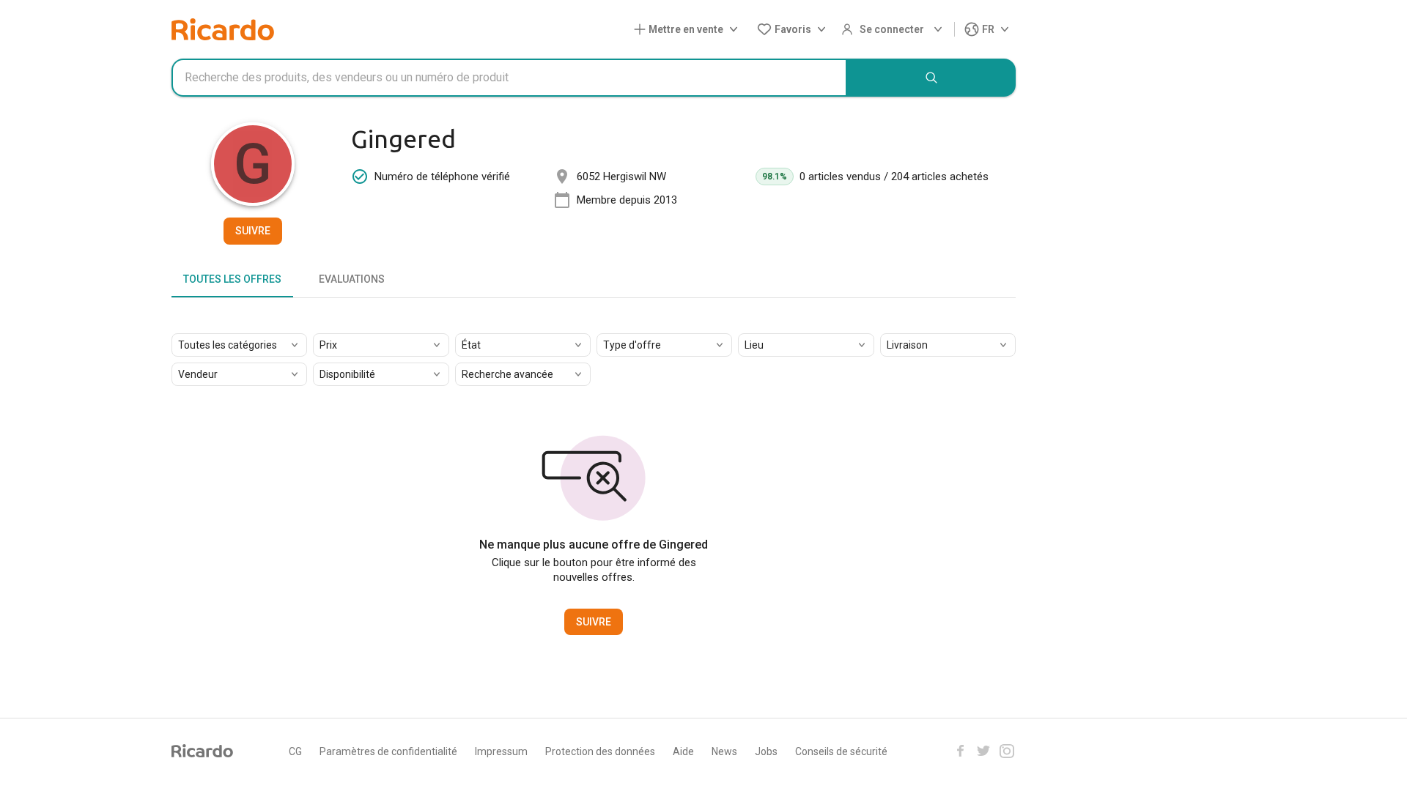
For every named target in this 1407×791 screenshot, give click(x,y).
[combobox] (509, 78)
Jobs (766, 751)
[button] (688, 30)
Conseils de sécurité (841, 751)
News (724, 751)
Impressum (501, 751)
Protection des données (600, 751)
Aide (683, 751)
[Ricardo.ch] (222, 29)
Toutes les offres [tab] (232, 279)
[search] (931, 78)
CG (295, 751)
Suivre (252, 231)
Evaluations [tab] (352, 279)
